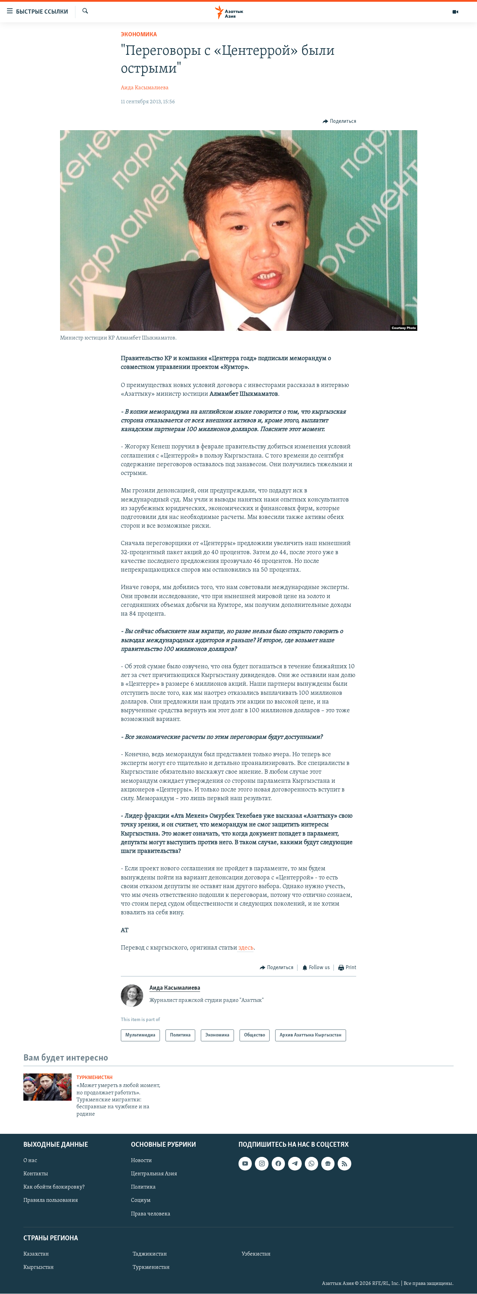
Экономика (139, 35)
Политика (143, 1187)
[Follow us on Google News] (328, 1163)
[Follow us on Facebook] (278, 1163)
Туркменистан (94, 1077)
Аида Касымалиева (145, 88)
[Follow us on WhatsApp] (311, 1163)
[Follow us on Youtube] (245, 1163)
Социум (141, 1201)
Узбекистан (256, 1254)
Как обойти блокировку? (54, 1187)
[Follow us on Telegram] (294, 1163)
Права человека (150, 1214)
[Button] (339, 121)
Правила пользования (50, 1201)
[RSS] (344, 1163)
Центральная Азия (154, 1174)
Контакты (35, 1174)
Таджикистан (150, 1254)
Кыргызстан (38, 1267)
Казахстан (36, 1254)
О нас (30, 1160)
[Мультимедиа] (455, 12)
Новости (141, 1160)
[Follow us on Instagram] (261, 1163)
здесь (245, 948)
